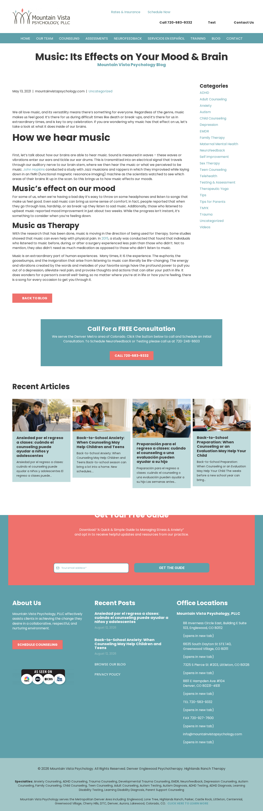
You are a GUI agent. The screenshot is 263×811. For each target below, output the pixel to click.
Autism (205, 112)
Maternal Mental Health (219, 144)
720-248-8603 (188, 341)
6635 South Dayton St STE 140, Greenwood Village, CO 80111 (207, 646)
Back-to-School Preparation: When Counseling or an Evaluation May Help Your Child (221, 446)
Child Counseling (213, 118)
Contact (234, 38)
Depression (209, 124)
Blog (216, 38)
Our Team (44, 38)
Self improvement (214, 156)
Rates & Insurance (125, 12)
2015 (105, 238)
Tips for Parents (212, 201)
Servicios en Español (166, 38)
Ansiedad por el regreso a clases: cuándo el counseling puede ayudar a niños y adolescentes (39, 446)
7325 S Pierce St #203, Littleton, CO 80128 (216, 664)
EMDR (204, 131)
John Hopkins (34, 169)
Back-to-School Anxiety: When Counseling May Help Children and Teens (101, 442)
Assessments (96, 38)
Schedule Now (159, 12)
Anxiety (206, 105)
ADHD (204, 92)
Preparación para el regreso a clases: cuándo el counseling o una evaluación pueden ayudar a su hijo (161, 452)
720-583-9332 (200, 701)
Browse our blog (110, 664)
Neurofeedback (128, 38)
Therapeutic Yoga (214, 188)
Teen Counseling (213, 169)
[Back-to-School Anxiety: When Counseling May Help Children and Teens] (102, 415)
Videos (205, 227)
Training (198, 38)
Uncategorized (100, 91)
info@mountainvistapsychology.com (212, 734)
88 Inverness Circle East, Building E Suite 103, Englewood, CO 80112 (215, 625)
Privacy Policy (107, 674)
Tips (203, 195)
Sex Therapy (210, 163)
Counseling (69, 38)
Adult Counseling (213, 99)
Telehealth (208, 176)
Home (25, 38)
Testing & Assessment (217, 182)
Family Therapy (212, 137)
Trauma (206, 214)
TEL (186, 701)
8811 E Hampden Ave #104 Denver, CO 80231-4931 (204, 683)
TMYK (204, 208)
